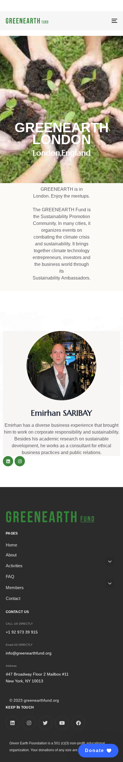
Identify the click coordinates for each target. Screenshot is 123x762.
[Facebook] (78, 723)
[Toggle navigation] (98, 20)
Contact (13, 598)
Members (15, 587)
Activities (14, 565)
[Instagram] (20, 461)
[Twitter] (45, 723)
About (11, 554)
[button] (98, 750)
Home (11, 544)
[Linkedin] (8, 461)
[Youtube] (62, 723)
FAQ (10, 576)
